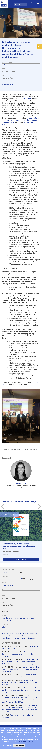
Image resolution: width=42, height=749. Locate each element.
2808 (4, 627)
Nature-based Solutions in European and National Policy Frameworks (18, 654)
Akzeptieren (7, 746)
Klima (20, 633)
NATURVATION (24, 99)
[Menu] (38, 4)
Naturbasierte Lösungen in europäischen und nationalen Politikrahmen (20, 120)
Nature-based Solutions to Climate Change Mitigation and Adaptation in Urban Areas (20, 669)
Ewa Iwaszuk (7, 592)
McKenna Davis (7, 84)
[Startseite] (4, 4)
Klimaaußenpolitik (30, 633)
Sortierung (27, 2)
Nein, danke (19, 746)
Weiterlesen (21, 559)
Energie (5, 636)
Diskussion (6, 65)
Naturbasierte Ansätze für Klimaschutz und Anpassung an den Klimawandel (20, 682)
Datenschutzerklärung (26, 741)
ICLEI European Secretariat (12, 579)
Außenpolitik (27, 636)
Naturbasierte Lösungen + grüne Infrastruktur (19, 638)
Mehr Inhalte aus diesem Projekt (21, 501)
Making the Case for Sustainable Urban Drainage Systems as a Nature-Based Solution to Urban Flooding (20, 662)
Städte (14, 633)
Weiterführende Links (11, 643)
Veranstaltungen (15, 636)
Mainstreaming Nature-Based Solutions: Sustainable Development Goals (19, 546)
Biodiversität (6, 633)
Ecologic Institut (8, 572)
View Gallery (10, 440)
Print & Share (39, 46)
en (30, 4)
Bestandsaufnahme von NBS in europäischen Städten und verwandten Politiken (21, 690)
